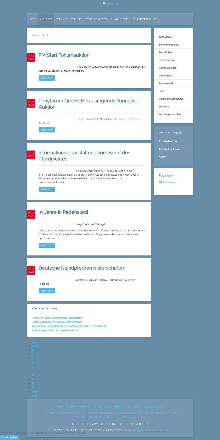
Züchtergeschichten (170, 114)
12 (33, 383)
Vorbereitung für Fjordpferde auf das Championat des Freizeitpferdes (69, 326)
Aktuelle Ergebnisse (169, 149)
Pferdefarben (166, 60)
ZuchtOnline (165, 52)
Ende (34, 395)
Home (32, 19)
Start (34, 342)
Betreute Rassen (96, 19)
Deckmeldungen (168, 67)
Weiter (35, 391)
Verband (61, 19)
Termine (76, 19)
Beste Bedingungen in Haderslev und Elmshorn (57, 322)
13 (33, 387)
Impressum (165, 106)
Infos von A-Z (166, 37)
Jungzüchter (119, 19)
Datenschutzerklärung (171, 98)
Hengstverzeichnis (144, 19)
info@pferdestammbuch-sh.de (150, 430)
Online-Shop (165, 75)
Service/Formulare (169, 44)
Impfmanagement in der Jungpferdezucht (55, 330)
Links (161, 91)
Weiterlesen (47, 78)
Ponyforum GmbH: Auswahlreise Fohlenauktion (57, 317)
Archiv (162, 156)
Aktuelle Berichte (168, 141)
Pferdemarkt (166, 83)
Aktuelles (45, 19)
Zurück (35, 346)
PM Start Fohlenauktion (64, 55)
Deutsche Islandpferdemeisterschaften (82, 268)
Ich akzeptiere (9, 437)
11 (33, 379)
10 (33, 375)
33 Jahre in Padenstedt (63, 212)
